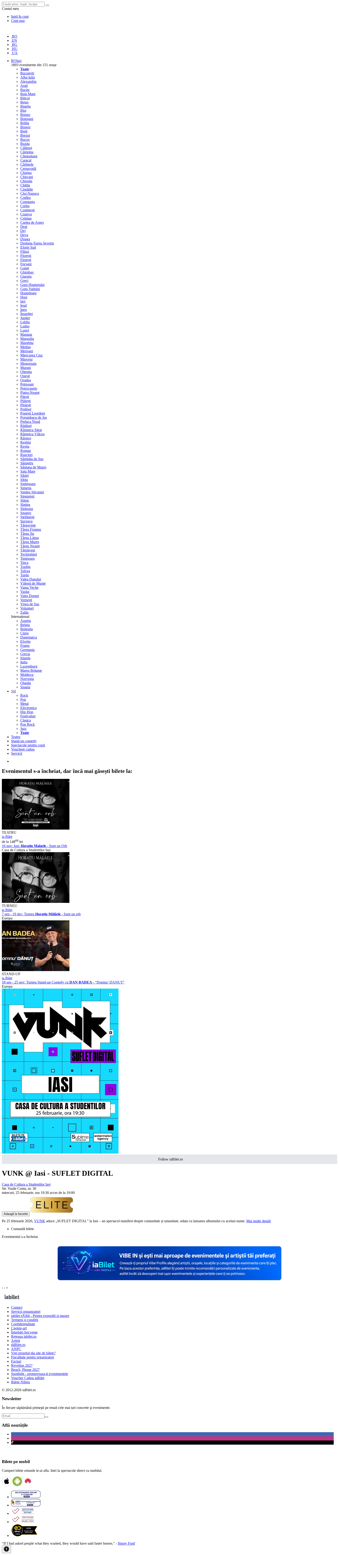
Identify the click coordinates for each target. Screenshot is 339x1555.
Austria (25, 621)
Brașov (25, 127)
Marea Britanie (31, 670)
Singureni (27, 496)
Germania (27, 650)
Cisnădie (26, 189)
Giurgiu (26, 276)
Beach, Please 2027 (25, 1370)
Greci (24, 281)
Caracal (25, 160)
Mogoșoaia (28, 363)
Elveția (25, 641)
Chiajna (26, 173)
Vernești (26, 600)
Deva (24, 235)
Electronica (28, 708)
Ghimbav (27, 272)
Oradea (25, 380)
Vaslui (24, 592)
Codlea (25, 198)
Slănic (24, 500)
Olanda (25, 683)
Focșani (26, 264)
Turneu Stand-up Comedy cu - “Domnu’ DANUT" (63, 982)
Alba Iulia (27, 77)
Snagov (25, 513)
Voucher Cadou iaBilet (27, 1378)
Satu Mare (27, 471)
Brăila (24, 123)
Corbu (25, 206)
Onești (25, 376)
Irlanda (25, 658)
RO (14, 36)
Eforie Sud (28, 247)
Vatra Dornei (29, 596)
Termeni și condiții (24, 1320)
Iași (22, 301)
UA (14, 53)
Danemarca (28, 637)
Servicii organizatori (25, 1312)
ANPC (16, 1349)
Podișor (25, 409)
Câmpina (26, 152)
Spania (25, 687)
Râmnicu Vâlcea (32, 434)
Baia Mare (28, 94)
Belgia (25, 625)
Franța (25, 646)
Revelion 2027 (22, 1365)
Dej (23, 231)
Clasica (25, 720)
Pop (23, 699)
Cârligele (26, 164)
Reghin (25, 442)
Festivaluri (28, 716)
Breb (23, 131)
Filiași (24, 251)
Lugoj (24, 330)
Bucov (25, 139)
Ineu (23, 310)
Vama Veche (29, 587)
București (27, 73)
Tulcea (25, 571)
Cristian (26, 218)
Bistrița (25, 106)
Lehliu (25, 322)
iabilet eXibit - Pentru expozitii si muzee (40, 1316)
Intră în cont (20, 16)
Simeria (25, 488)
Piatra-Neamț (29, 393)
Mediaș (25, 347)
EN (14, 40)
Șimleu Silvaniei (32, 492)
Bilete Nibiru (20, 1382)
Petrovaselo (28, 388)
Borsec (25, 115)
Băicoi (25, 98)
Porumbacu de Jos (33, 417)
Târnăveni (27, 550)
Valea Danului (30, 579)
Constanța (27, 202)
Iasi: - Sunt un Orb (34, 846)
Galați (24, 268)
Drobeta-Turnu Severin (37, 243)
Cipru (24, 633)
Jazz (23, 728)
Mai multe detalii (258, 1221)
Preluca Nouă (30, 422)
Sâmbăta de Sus (31, 459)
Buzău (25, 144)
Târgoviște (28, 525)
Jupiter (25, 318)
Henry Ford (126, 1543)
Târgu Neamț (30, 546)
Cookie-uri (19, 1328)
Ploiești (25, 405)
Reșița (24, 446)
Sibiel (24, 475)
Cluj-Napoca (29, 193)
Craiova (26, 214)
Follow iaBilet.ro (170, 1159)
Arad (24, 86)
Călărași (26, 148)
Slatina (25, 505)
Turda (24, 575)
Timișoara (27, 558)
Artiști (15, 1341)
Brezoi (25, 135)
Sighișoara (28, 484)
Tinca (24, 563)
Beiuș (24, 102)
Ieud (23, 305)
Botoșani (26, 119)
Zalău (24, 612)
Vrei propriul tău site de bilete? (33, 1353)
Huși (23, 297)
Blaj (23, 110)
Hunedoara (28, 293)
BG (14, 45)
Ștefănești (27, 517)
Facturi (16, 1361)
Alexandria (28, 81)
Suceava (26, 521)
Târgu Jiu (27, 534)
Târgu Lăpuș (29, 538)
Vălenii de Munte (33, 583)
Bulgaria (26, 629)
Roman (25, 451)
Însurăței (26, 314)
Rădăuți (26, 426)
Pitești (24, 397)
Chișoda (26, 181)
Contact (16, 1307)
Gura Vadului (30, 289)
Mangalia (27, 339)
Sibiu (24, 480)
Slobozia (26, 509)
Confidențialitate (23, 1324)
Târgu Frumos (30, 529)
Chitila (25, 185)
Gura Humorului (32, 285)
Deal (23, 227)
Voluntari (27, 608)
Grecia (25, 654)
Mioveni (26, 359)
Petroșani (27, 384)
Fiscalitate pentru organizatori (32, 1357)
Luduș (25, 326)
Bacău (25, 90)
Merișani (26, 351)
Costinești (27, 210)
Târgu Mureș (29, 542)
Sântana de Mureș (33, 467)
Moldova (26, 675)
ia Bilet (7, 837)
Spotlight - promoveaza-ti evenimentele (39, 1374)
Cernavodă (28, 169)
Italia (23, 662)
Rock (24, 695)
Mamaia (26, 334)
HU (14, 49)
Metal (24, 704)
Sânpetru (26, 463)
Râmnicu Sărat (31, 430)
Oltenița (26, 372)
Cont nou (18, 21)
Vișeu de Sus (29, 604)
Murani (25, 368)
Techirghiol (28, 554)
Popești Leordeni (32, 413)
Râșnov (25, 438)
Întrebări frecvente (24, 1332)
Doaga (25, 239)
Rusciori (26, 455)
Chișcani (26, 177)
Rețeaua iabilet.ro (23, 1336)
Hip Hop (26, 712)
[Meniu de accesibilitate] (6, 1549)
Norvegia (27, 679)
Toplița (25, 567)
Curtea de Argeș (32, 222)
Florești (25, 256)
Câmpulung (28, 156)
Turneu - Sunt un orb (41, 914)
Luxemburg (28, 666)
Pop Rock (27, 724)
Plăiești (25, 401)
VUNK (39, 1221)
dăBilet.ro (18, 1345)
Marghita (26, 343)
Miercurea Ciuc (31, 355)
